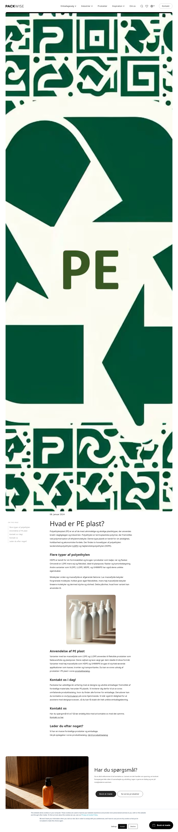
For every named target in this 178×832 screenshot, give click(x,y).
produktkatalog (82, 671)
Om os (133, 6)
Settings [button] (114, 826)
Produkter (102, 6)
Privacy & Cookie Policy (89, 815)
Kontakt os (13, 538)
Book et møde (105, 794)
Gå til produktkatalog (98, 735)
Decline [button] (133, 826)
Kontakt (165, 6)
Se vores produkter (130, 794)
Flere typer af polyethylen (19, 527)
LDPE (75, 546)
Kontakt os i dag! (16, 534)
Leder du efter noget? (18, 541)
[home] (15, 6)
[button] (68, 6)
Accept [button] (122, 826)
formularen (72, 696)
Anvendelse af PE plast (18, 531)
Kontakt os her (57, 717)
